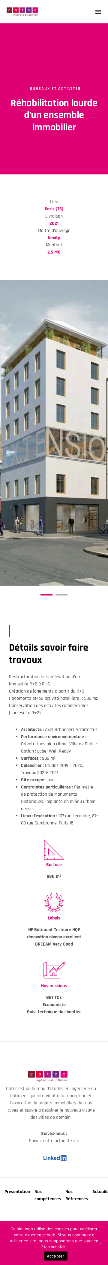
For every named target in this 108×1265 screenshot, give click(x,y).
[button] (46, 594)
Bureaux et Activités (55, 88)
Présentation (17, 1192)
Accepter (55, 1256)
